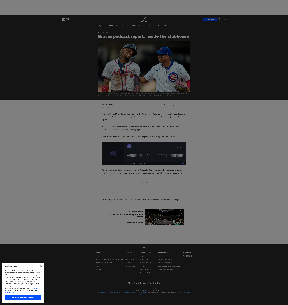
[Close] (41, 266)
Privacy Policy (9, 292)
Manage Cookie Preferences (22, 297)
